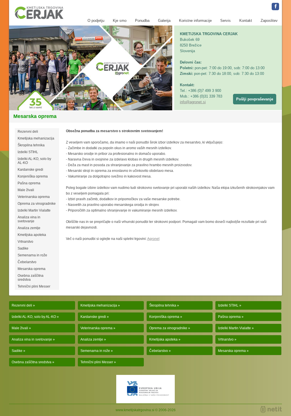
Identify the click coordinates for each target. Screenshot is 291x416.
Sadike (23, 248)
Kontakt (245, 20)
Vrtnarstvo (25, 242)
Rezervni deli (28, 132)
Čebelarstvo (27, 262)
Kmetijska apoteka (32, 235)
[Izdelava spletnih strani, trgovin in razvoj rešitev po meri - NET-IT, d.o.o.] (271, 409)
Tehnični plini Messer (34, 286)
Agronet (153, 239)
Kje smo (119, 20)
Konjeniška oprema (33, 176)
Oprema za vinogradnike (37, 204)
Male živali (26, 190)
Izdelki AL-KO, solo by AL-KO (34, 161)
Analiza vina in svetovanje (29, 219)
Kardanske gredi (30, 170)
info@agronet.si (193, 102)
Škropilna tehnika (31, 145)
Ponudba (142, 20)
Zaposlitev (269, 20)
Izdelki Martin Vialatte (34, 210)
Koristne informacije (195, 20)
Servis (225, 20)
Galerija (164, 20)
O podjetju (96, 20)
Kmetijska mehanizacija (36, 138)
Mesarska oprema (31, 269)
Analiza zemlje (29, 228)
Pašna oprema (29, 183)
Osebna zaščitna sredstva (30, 278)
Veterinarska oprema (34, 197)
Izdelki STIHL (28, 152)
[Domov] (39, 13)
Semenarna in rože (32, 255)
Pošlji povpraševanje (254, 99)
